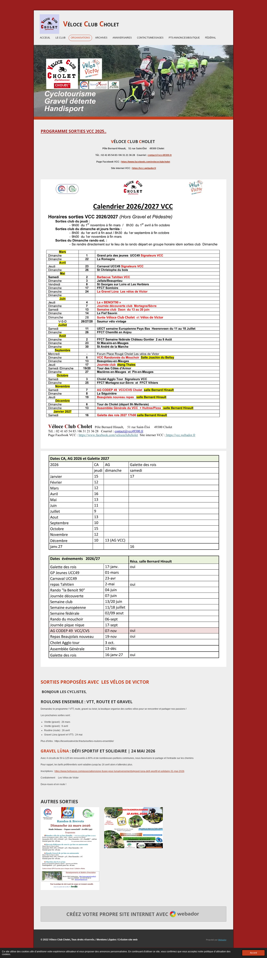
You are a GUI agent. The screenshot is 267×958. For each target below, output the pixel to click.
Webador (222, 940)
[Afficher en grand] (70, 848)
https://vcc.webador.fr (144, 168)
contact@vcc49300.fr (160, 155)
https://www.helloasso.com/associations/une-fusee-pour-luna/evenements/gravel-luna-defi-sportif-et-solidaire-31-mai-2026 (119, 771)
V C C (91, 23)
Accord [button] (253, 953)
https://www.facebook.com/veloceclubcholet (145, 161)
